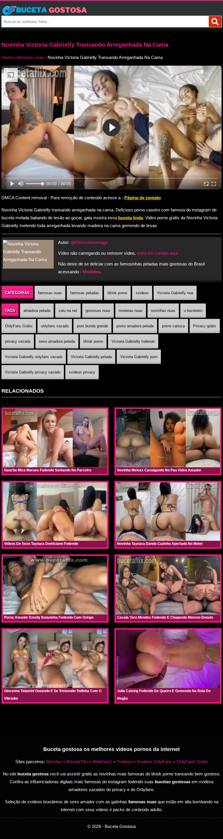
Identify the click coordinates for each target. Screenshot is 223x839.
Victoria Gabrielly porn (138, 357)
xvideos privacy (82, 372)
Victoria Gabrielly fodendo (133, 341)
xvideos (142, 293)
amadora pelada (37, 310)
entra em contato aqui (157, 253)
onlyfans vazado (55, 326)
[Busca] (215, 21)
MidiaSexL (102, 761)
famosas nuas (30, 57)
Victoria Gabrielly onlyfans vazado (33, 357)
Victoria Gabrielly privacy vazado (32, 372)
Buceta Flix (77, 761)
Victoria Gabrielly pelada (91, 357)
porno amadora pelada (135, 326)
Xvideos (124, 761)
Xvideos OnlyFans (154, 761)
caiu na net (68, 310)
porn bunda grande (92, 326)
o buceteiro (193, 310)
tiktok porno (117, 293)
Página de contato (142, 197)
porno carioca (173, 326)
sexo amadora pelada (57, 341)
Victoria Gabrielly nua (175, 293)
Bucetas (54, 761)
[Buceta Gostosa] (111, 10)
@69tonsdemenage (89, 242)
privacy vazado (17, 341)
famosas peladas (84, 293)
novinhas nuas (163, 310)
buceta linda (130, 217)
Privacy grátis (204, 326)
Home (7, 57)
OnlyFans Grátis (19, 326)
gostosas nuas (98, 310)
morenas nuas (131, 310)
